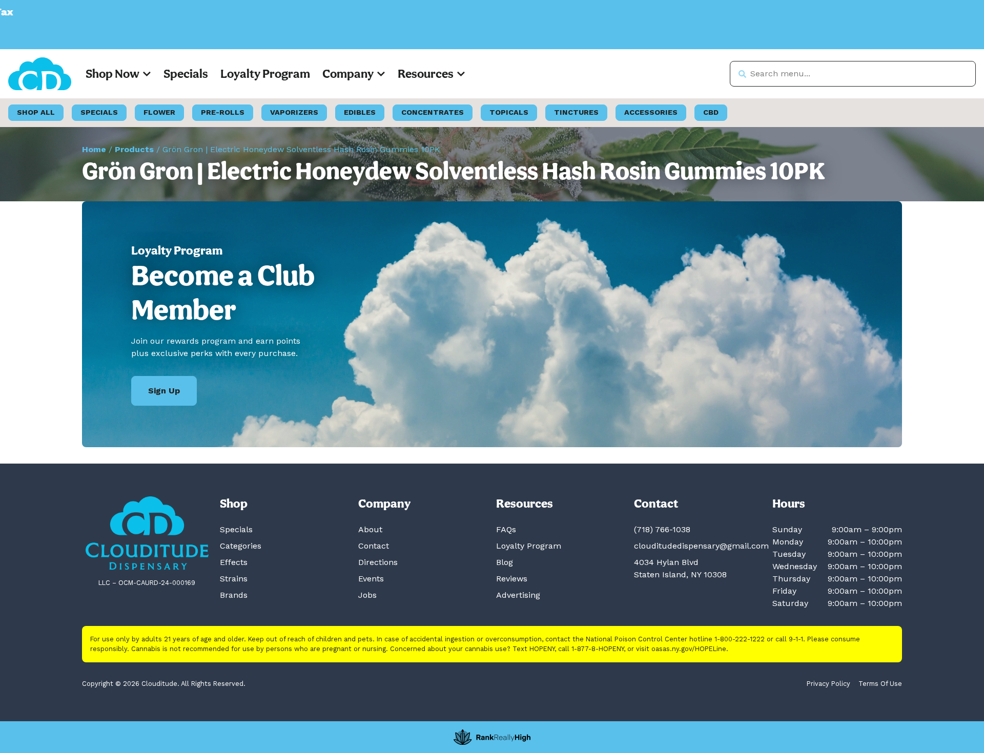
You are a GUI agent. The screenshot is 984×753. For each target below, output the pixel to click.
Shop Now (112, 73)
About (370, 529)
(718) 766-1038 (662, 529)
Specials (185, 73)
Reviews (511, 578)
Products (134, 149)
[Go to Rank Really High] (492, 737)
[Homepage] (147, 533)
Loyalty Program (265, 73)
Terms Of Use (880, 683)
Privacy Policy (828, 683)
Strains (234, 578)
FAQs (506, 529)
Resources (426, 73)
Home (94, 149)
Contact (373, 546)
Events (371, 578)
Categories (240, 546)
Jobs (367, 595)
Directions (378, 562)
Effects (234, 562)
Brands (234, 595)
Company (348, 73)
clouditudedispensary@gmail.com (701, 546)
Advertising (518, 595)
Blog (504, 562)
